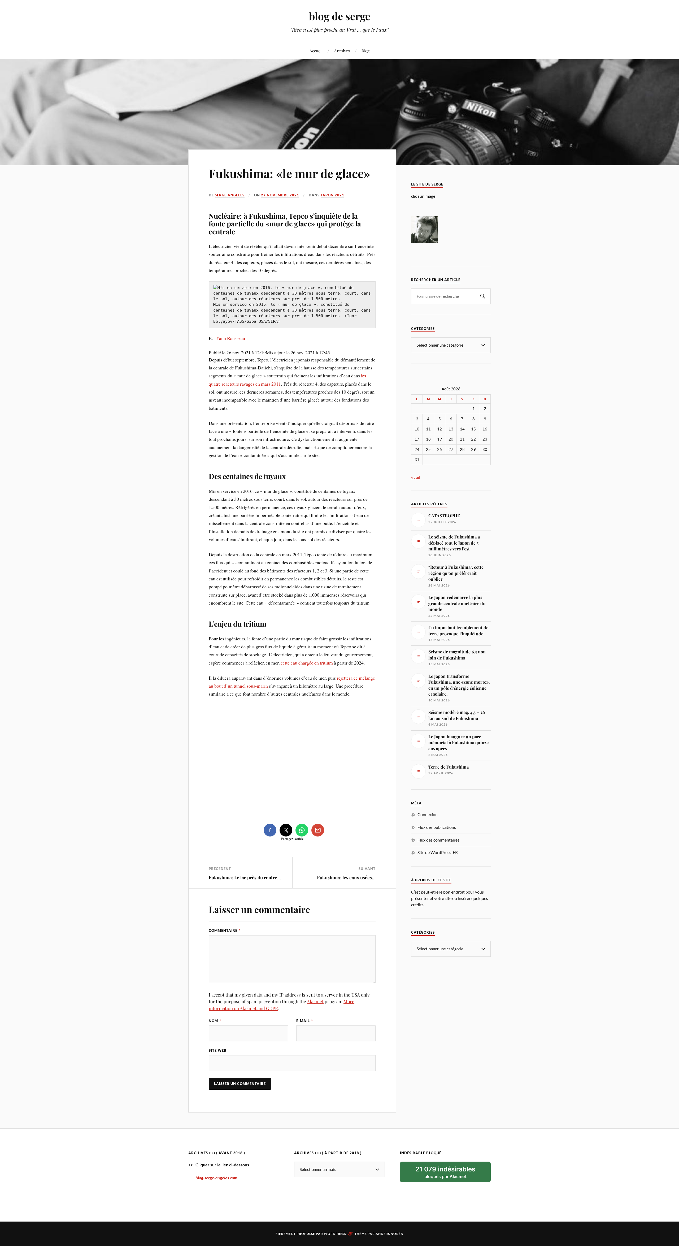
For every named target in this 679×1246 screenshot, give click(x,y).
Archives (342, 50)
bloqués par (445, 1172)
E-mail (304, 1021)
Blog (365, 50)
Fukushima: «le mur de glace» (289, 173)
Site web (218, 1050)
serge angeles (230, 195)
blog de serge (339, 16)
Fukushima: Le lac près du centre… (245, 877)
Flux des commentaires (438, 839)
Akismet (315, 1001)
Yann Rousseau (230, 338)
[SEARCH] (483, 296)
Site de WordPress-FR (437, 852)
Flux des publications (436, 827)
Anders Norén (389, 1234)
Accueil (316, 50)
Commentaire (225, 930)
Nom (215, 1021)
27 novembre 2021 (280, 195)
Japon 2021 (332, 195)
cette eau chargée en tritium (307, 662)
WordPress (335, 1234)
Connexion (427, 814)
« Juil (415, 477)
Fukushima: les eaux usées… (346, 877)
